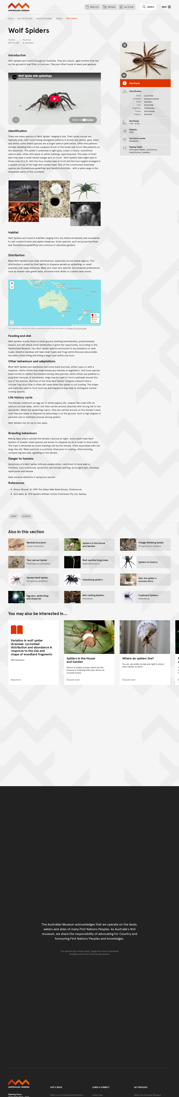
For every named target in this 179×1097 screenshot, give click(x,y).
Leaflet (73, 325)
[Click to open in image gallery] (24, 191)
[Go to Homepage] (26, 1083)
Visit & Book (56, 1087)
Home (10, 18)
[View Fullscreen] (12, 322)
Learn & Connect (24, 18)
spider (13, 516)
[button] (12, 283)
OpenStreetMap (80, 325)
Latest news (97, 1094)
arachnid (27, 516)
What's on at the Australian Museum (66, 1094)
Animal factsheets (44, 18)
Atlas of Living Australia (77, 328)
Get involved (140, 1087)
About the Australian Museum (147, 1094)
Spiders (59, 18)
